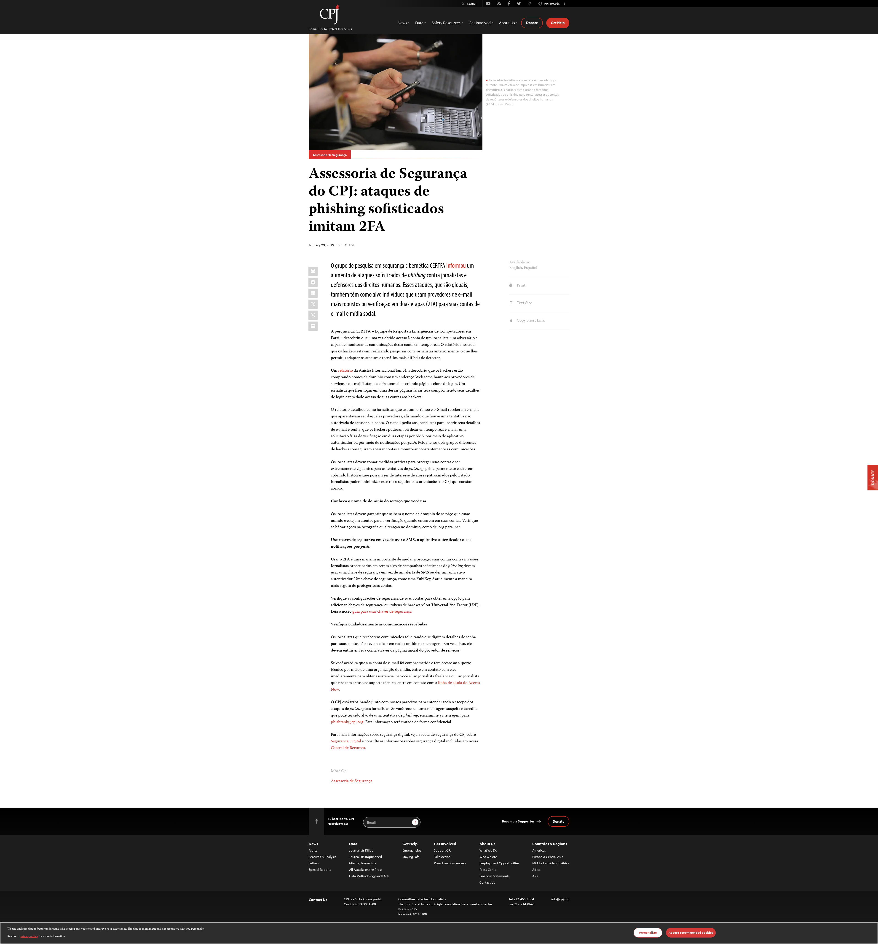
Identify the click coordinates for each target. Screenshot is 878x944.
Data (353, 843)
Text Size (524, 303)
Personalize (647, 932)
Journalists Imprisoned (365, 857)
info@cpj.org (560, 899)
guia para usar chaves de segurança (382, 611)
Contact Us (487, 882)
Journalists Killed (361, 850)
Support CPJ (442, 850)
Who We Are (488, 857)
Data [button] (419, 22)
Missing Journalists (362, 863)
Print (520, 285)
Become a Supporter (518, 821)
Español (530, 268)
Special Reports (320, 869)
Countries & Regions (549, 843)
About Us (487, 843)
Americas (539, 850)
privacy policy (29, 936)
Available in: (519, 262)
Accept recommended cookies (691, 932)
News (313, 843)
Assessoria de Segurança (351, 781)
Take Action (442, 857)
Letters (314, 863)
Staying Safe (411, 857)
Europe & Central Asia (547, 857)
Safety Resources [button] (446, 22)
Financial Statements (494, 876)
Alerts (313, 850)
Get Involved (445, 843)
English (515, 268)
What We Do (488, 850)
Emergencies (411, 850)
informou (456, 265)
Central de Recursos (348, 748)
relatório (345, 370)
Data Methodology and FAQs (369, 876)
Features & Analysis (322, 857)
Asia (535, 876)
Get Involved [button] (480, 22)
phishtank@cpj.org (347, 722)
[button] (564, 3)
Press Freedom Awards (450, 863)
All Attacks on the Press (365, 869)
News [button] (402, 22)
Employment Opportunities (499, 863)
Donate (532, 22)
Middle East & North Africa (550, 863)
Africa (536, 869)
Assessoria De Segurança (330, 155)
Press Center (488, 869)
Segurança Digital (346, 741)
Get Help (558, 22)
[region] (439, 933)
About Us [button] (507, 22)
